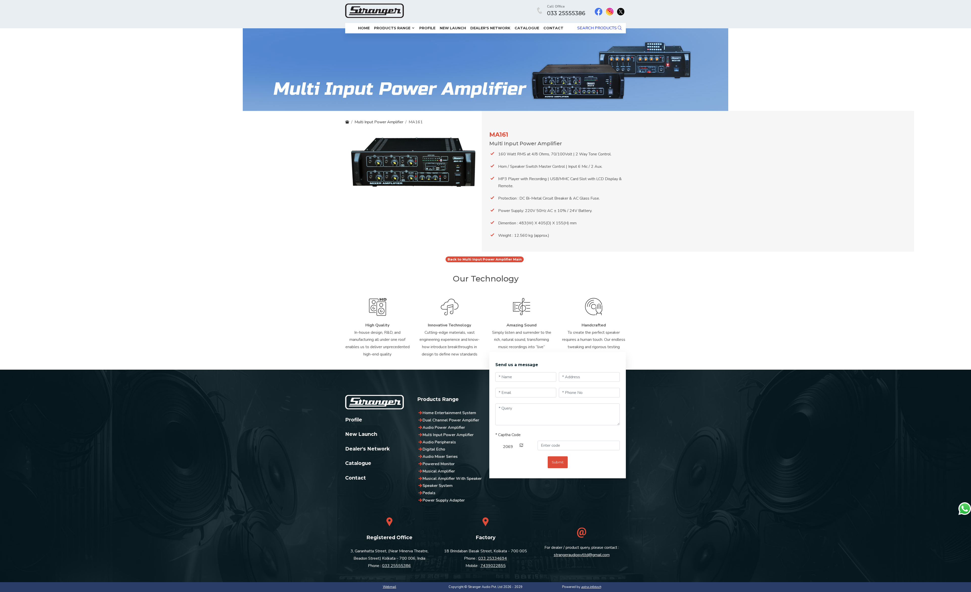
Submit (558, 462)
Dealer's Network (490, 28)
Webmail (389, 587)
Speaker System (438, 485)
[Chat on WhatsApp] (964, 508)
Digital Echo (434, 449)
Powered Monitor (439, 464)
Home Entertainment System (449, 413)
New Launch (453, 28)
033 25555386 (566, 13)
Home (364, 28)
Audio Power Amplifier (444, 427)
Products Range (392, 28)
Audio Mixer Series (440, 456)
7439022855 (493, 566)
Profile (427, 28)
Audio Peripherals (439, 442)
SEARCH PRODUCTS (597, 28)
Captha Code (508, 435)
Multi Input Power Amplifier (379, 122)
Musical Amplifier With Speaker (452, 478)
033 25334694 (492, 558)
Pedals (429, 493)
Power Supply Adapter (444, 500)
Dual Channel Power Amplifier (451, 420)
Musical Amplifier (439, 471)
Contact (553, 28)
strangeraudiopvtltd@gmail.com (582, 555)
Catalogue (527, 28)
